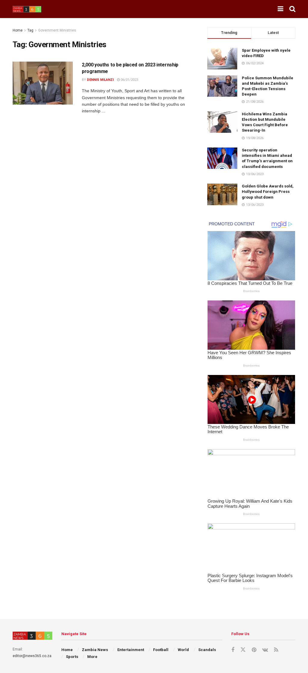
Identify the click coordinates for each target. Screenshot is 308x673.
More (92, 656)
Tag (30, 30)
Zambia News (95, 649)
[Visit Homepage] (27, 9)
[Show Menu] (280, 9)
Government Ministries (57, 30)
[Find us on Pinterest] (254, 650)
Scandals (207, 649)
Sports (72, 656)
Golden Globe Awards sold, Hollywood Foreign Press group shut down (268, 191)
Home (18, 30)
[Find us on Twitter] (243, 649)
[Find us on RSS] (276, 650)
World (183, 649)
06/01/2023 (129, 80)
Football (160, 649)
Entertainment (130, 649)
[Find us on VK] (265, 650)
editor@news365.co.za (32, 656)
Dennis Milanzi (100, 80)
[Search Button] (292, 9)
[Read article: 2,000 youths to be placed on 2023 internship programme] (43, 83)
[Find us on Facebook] (232, 650)
